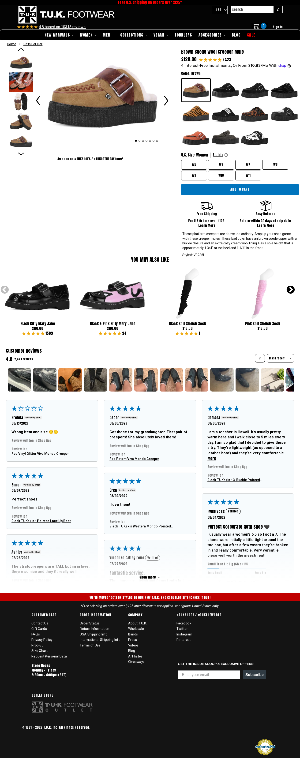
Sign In (278, 27)
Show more (147, 577)
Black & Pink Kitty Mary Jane (112, 323)
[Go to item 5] (120, 380)
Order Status (89, 623)
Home (11, 44)
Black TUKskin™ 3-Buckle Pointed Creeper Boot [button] (233, 480)
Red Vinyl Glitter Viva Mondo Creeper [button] (40, 454)
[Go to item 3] (70, 380)
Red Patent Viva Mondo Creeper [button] (134, 459)
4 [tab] (146, 141)
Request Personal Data (49, 656)
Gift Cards (39, 629)
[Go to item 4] (95, 380)
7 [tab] (157, 141)
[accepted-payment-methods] (36, 733)
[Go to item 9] (222, 380)
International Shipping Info (100, 640)
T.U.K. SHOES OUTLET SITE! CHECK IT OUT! (180, 597)
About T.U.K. (137, 623)
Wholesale (136, 629)
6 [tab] (153, 141)
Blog (131, 651)
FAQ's (35, 634)
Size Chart (39, 651)
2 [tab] (139, 141)
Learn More (206, 225)
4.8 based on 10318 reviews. (62, 27)
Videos (133, 645)
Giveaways (136, 662)
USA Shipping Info (94, 634)
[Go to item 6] (146, 380)
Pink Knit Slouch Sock (262, 323)
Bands (133, 634)
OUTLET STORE (42, 695)
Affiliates (135, 656)
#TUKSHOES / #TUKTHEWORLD (199, 615)
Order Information (95, 615)
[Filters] (260, 358)
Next (290, 290)
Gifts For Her (33, 44)
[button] (210, 59)
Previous (4, 290)
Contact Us (39, 623)
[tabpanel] (102, 95)
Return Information (94, 629)
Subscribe (254, 675)
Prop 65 (37, 645)
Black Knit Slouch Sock (187, 323)
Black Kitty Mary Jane (37, 323)
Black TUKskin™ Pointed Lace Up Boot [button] (41, 521)
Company (135, 615)
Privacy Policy (41, 640)
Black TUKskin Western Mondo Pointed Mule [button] (140, 526)
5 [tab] (150, 141)
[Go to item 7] (171, 380)
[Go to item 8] (196, 380)
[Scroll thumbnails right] (288, 380)
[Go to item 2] (44, 380)
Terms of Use (90, 645)
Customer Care (43, 615)
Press (132, 640)
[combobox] (252, 9)
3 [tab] (143, 141)
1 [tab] (135, 141)
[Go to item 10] (247, 380)
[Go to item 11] (272, 380)
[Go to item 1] (19, 380)
